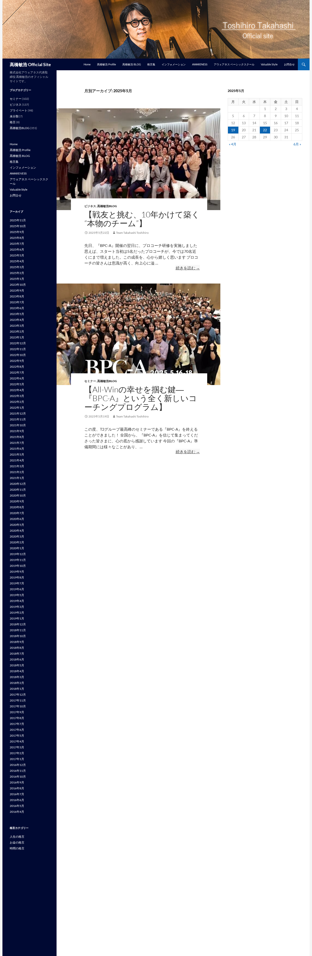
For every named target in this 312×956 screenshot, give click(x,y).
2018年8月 (17, 648)
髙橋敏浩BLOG (107, 206)
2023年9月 (17, 290)
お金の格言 (17, 842)
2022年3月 (17, 396)
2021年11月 (18, 419)
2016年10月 (18, 776)
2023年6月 (17, 308)
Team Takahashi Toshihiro (132, 232)
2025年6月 (17, 249)
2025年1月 (17, 279)
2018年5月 (17, 665)
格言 (13, 122)
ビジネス (90, 206)
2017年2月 (17, 753)
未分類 (14, 116)
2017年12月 (18, 694)
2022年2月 (17, 402)
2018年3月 (17, 677)
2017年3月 (17, 747)
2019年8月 (17, 577)
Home (87, 64)
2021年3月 (17, 466)
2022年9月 (17, 361)
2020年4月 (17, 530)
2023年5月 (17, 314)
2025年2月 (17, 273)
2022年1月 (17, 407)
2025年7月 (17, 243)
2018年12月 (18, 624)
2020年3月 (17, 536)
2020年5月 (17, 525)
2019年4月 (17, 601)
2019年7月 (17, 583)
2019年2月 (17, 612)
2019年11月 (18, 560)
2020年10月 (18, 495)
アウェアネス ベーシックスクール (234, 64)
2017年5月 (17, 735)
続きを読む (188, 268)
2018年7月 (17, 653)
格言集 (151, 64)
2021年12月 (18, 413)
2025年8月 (17, 238)
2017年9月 (17, 712)
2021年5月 (17, 454)
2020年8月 (17, 507)
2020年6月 (17, 519)
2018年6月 (17, 659)
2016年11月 (18, 771)
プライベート (18, 110)
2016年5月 (17, 806)
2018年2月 (17, 683)
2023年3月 (17, 325)
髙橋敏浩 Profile (106, 64)
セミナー (90, 381)
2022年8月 (17, 366)
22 (265, 130)
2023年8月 (17, 296)
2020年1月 (17, 548)
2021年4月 (17, 460)
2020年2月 (17, 542)
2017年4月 (17, 741)
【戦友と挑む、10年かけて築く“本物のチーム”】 (142, 218)
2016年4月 (17, 812)
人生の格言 (17, 836)
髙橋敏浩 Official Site (30, 64)
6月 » (297, 144)
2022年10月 (18, 355)
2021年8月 (17, 437)
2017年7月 (17, 724)
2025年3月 (17, 267)
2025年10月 (18, 226)
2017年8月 (17, 718)
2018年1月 (17, 689)
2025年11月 (18, 220)
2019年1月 (17, 618)
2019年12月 (18, 554)
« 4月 (232, 144)
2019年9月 (17, 571)
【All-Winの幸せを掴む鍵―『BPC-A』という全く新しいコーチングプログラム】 (140, 398)
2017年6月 (17, 730)
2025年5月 (17, 255)
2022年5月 (17, 384)
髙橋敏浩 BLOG (131, 64)
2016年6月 (17, 800)
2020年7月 (17, 513)
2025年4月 (17, 261)
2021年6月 (17, 448)
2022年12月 (18, 343)
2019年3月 (17, 607)
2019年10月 (18, 566)
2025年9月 (17, 232)
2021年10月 (18, 425)
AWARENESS (199, 64)
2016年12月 (18, 765)
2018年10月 (18, 636)
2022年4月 (17, 390)
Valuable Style (269, 64)
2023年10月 (18, 284)
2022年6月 (17, 378)
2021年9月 (17, 431)
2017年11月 (18, 700)
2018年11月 (18, 630)
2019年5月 (17, 595)
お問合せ (289, 64)
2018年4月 (17, 671)
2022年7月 (17, 372)
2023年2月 (17, 331)
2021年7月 (17, 443)
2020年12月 (18, 484)
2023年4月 (17, 320)
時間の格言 (17, 848)
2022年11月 (18, 349)
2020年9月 (17, 501)
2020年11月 (18, 489)
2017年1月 (17, 759)
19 (233, 130)
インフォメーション (174, 64)
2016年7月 (17, 794)
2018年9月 (17, 642)
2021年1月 (17, 478)
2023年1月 (17, 337)
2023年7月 (17, 302)
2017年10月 (18, 706)
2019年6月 (17, 589)
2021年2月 (17, 472)
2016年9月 (17, 782)
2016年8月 (17, 788)
